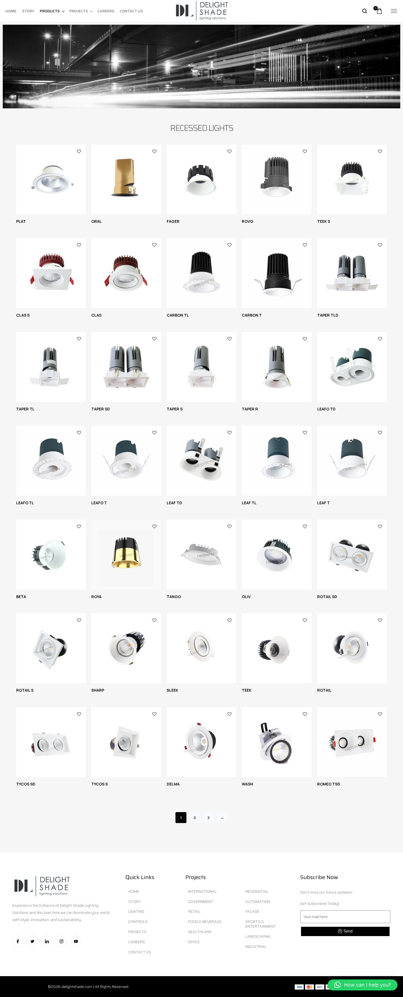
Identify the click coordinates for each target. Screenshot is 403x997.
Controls (138, 922)
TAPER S (175, 409)
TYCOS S (99, 784)
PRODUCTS (50, 11)
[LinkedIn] (46, 941)
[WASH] (276, 742)
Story (134, 902)
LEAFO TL (25, 502)
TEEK (246, 690)
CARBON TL (178, 315)
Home (133, 891)
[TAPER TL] (51, 367)
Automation (257, 902)
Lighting (136, 911)
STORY (28, 11)
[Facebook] (17, 941)
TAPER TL (25, 409)
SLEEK (172, 690)
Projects (137, 932)
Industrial (255, 947)
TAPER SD (100, 409)
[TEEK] (276, 648)
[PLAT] (51, 179)
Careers (136, 942)
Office (194, 942)
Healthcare (200, 932)
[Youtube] (75, 941)
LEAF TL (249, 502)
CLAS (96, 315)
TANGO (174, 596)
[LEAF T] (352, 460)
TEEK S (323, 221)
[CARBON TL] (201, 273)
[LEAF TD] (201, 460)
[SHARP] (126, 648)
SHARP (97, 690)
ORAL (96, 221)
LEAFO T (99, 502)
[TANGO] (201, 554)
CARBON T (252, 315)
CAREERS (106, 11)
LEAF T (323, 502)
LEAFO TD (326, 409)
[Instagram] (61, 941)
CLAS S (23, 315)
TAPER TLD (327, 315)
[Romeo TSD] (352, 742)
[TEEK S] (352, 179)
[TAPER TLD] (352, 273)
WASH (247, 784)
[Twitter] (32, 941)
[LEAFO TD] (352, 367)
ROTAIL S (24, 690)
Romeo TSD (328, 784)
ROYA (96, 596)
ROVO (247, 221)
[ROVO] (276, 179)
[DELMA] (201, 742)
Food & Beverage (205, 922)
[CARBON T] (276, 273)
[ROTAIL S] (51, 648)
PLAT (21, 221)
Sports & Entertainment (260, 924)
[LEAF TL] (276, 460)
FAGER (173, 221)
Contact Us (139, 952)
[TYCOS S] (126, 742)
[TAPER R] (276, 367)
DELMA (173, 784)
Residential (256, 891)
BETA (21, 596)
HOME (10, 11)
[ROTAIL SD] (352, 554)
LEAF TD (174, 502)
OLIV (246, 596)
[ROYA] (126, 554)
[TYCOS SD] (51, 742)
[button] (363, 984)
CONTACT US (131, 11)
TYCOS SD (25, 784)
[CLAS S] (51, 273)
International (202, 891)
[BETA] (51, 554)
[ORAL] (126, 179)
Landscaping (258, 936)
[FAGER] (201, 179)
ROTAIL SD (327, 596)
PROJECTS (78, 11)
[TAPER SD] (126, 367)
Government (200, 902)
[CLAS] (126, 273)
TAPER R (250, 409)
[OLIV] (276, 554)
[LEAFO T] (126, 460)
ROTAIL (324, 690)
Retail (194, 911)
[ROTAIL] (352, 648)
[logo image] (201, 11)
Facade (252, 911)
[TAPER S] (201, 367)
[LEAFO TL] (51, 460)
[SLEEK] (201, 648)
